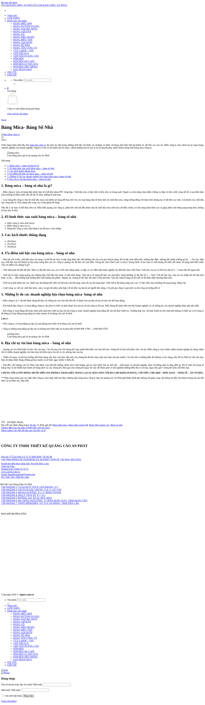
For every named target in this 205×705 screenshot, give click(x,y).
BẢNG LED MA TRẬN (25, 29)
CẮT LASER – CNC (23, 50)
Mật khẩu (11, 690)
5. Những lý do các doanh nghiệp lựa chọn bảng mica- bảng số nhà (39, 176)
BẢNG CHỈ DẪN (22, 31)
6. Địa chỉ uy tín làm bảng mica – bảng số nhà (29, 179)
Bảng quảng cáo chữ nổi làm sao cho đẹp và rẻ (23, 430)
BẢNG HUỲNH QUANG (26, 26)
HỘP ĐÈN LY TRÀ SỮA (25, 64)
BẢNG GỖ (18, 34)
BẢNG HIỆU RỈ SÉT (24, 37)
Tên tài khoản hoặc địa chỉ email (21, 684)
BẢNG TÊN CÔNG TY (25, 48)
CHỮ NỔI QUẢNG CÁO (26, 56)
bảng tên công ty (38, 145)
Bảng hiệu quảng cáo (99, 425)
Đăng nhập (28, 696)
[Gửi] (14, 83)
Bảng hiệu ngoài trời (78, 425)
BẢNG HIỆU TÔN (22, 39)
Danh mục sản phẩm (17, 21)
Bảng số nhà (116, 425)
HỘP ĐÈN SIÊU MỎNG (25, 66)
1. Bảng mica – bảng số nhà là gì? (23, 165)
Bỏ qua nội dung (9, 2)
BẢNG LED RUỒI (22, 42)
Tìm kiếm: (18, 80)
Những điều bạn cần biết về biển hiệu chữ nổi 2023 (25, 427)
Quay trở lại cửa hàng (17, 113)
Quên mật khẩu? (9, 701)
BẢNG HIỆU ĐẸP (22, 23)
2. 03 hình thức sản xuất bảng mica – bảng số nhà (30, 168)
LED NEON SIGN (22, 69)
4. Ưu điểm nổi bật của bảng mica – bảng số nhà (30, 174)
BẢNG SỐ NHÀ (21, 45)
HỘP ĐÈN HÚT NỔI (23, 61)
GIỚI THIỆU (13, 18)
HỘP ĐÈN (18, 58)
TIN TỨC (12, 72)
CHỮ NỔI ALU (21, 53)
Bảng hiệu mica (60, 425)
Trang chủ (12, 15)
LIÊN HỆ (12, 75)
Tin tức (3, 120)
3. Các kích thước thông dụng (21, 171)
